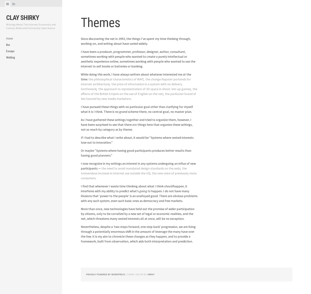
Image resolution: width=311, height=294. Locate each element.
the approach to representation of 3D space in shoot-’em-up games (144, 89)
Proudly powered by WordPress (105, 274)
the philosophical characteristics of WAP (115, 79)
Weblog (10, 57)
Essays (10, 51)
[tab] (7, 4)
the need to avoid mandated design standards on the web (140, 168)
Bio (8, 45)
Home (9, 38)
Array (151, 274)
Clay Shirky (22, 18)
